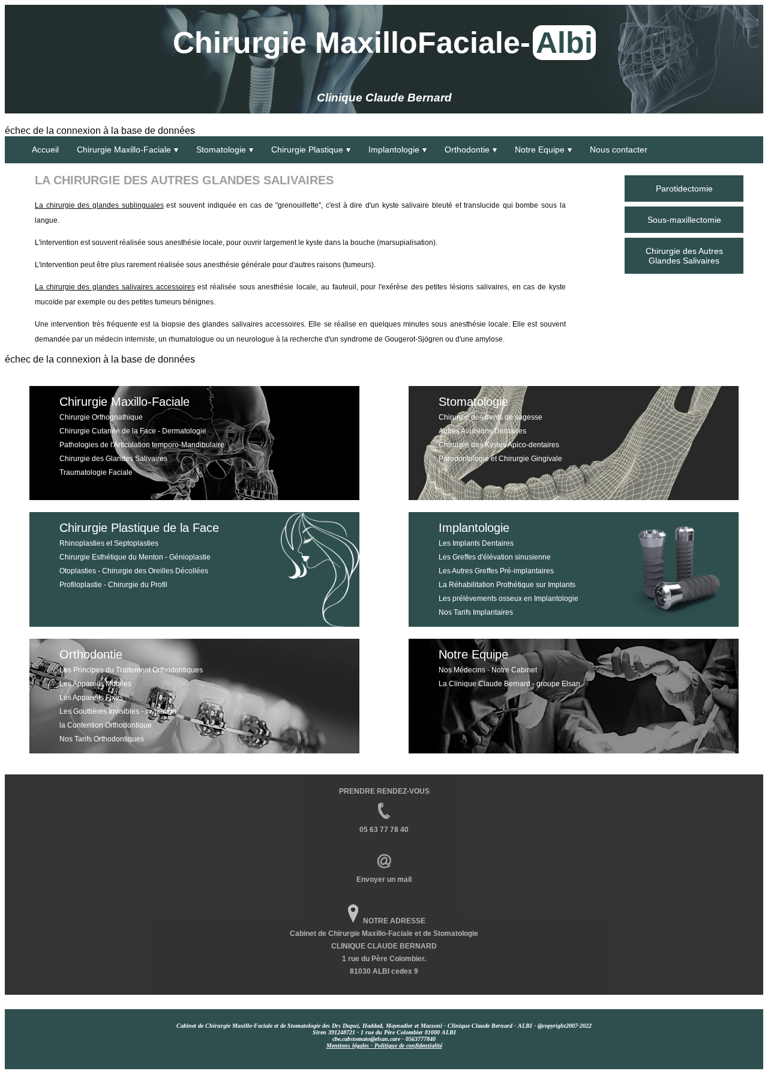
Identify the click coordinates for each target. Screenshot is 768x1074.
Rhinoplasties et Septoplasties (108, 543)
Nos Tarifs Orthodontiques (101, 739)
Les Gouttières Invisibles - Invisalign (117, 711)
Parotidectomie (684, 188)
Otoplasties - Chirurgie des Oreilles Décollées (133, 571)
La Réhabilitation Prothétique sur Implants (507, 585)
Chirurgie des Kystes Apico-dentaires (499, 445)
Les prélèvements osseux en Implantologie (508, 598)
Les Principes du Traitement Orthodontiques (131, 670)
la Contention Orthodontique (105, 725)
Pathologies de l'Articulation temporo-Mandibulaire (141, 445)
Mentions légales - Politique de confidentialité (384, 1045)
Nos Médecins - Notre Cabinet (488, 670)
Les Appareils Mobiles (95, 684)
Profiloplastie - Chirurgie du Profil (113, 585)
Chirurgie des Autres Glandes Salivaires (684, 255)
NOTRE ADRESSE (394, 921)
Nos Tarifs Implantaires (476, 612)
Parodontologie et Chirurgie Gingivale (500, 458)
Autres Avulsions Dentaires (482, 431)
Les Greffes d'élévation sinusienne (495, 557)
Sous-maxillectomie (684, 220)
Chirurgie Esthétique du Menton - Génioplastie (135, 557)
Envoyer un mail (384, 879)
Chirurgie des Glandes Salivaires (113, 458)
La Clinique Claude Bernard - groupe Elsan (509, 684)
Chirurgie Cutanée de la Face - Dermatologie (132, 431)
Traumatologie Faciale (96, 472)
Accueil (45, 149)
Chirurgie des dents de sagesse (490, 417)
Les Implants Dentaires (476, 543)
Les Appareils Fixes (91, 697)
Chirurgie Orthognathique (101, 417)
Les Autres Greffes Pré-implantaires (496, 571)
